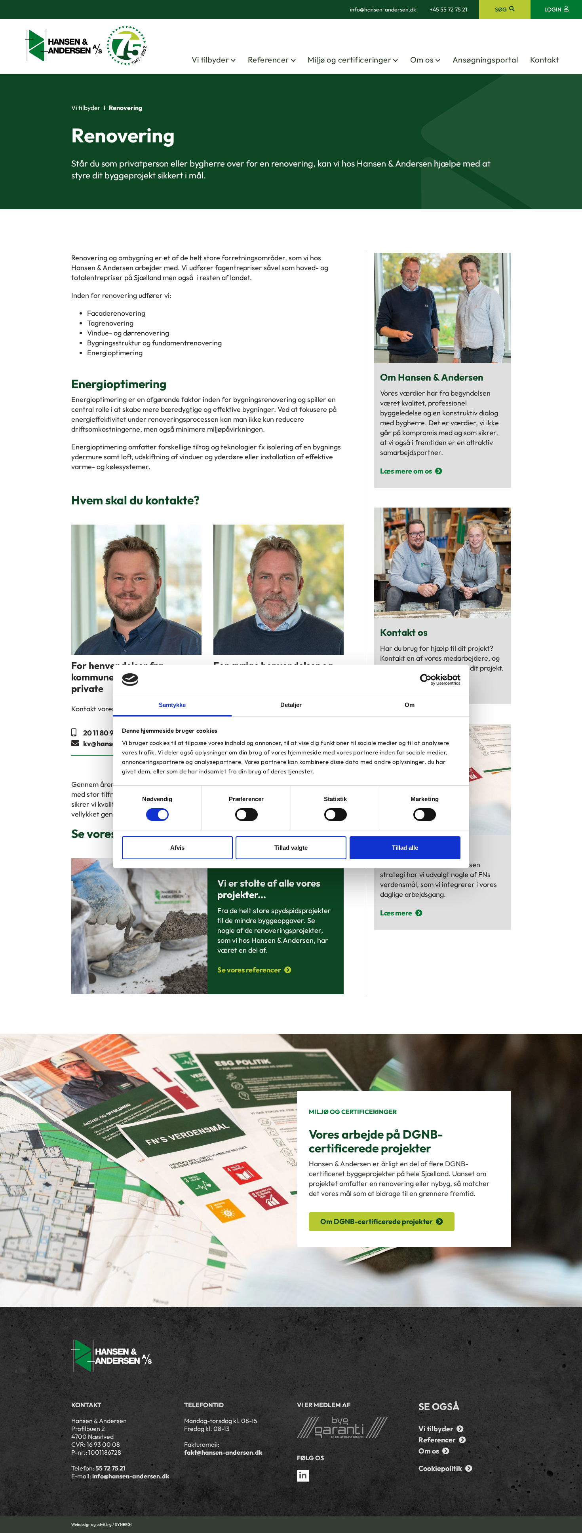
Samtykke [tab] (172, 704)
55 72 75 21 (110, 1468)
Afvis (177, 847)
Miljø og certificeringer (349, 59)
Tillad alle (405, 847)
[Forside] (86, 46)
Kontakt (544, 59)
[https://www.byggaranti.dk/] (347, 1427)
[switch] (246, 814)
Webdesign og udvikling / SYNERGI (101, 1524)
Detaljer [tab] (291, 704)
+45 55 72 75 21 (448, 9)
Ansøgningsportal (485, 59)
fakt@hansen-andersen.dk (223, 1452)
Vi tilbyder (210, 59)
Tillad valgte (291, 847)
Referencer (268, 59)
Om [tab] (410, 704)
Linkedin (303, 1476)
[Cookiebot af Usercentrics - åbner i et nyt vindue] (425, 680)
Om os (422, 59)
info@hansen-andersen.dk (383, 9)
